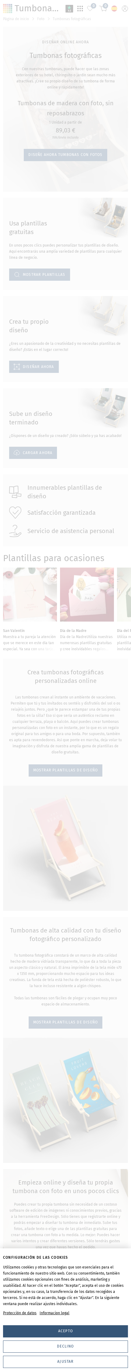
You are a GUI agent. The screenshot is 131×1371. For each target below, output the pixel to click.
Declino (65, 1346)
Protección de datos (20, 1313)
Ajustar (65, 1361)
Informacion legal (54, 1313)
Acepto (65, 1331)
